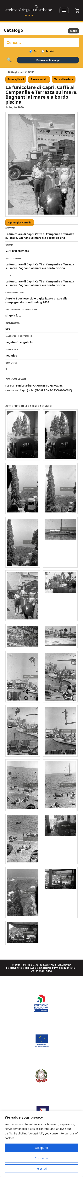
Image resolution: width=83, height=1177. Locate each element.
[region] (41, 1144)
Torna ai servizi (39, 79)
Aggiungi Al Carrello (19, 222)
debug (73, 30)
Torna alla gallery (63, 79)
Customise (41, 1158)
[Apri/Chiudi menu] (64, 10)
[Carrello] (77, 11)
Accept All (41, 1148)
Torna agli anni (16, 79)
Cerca (9, 60)
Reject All (41, 1168)
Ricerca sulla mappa (48, 60)
